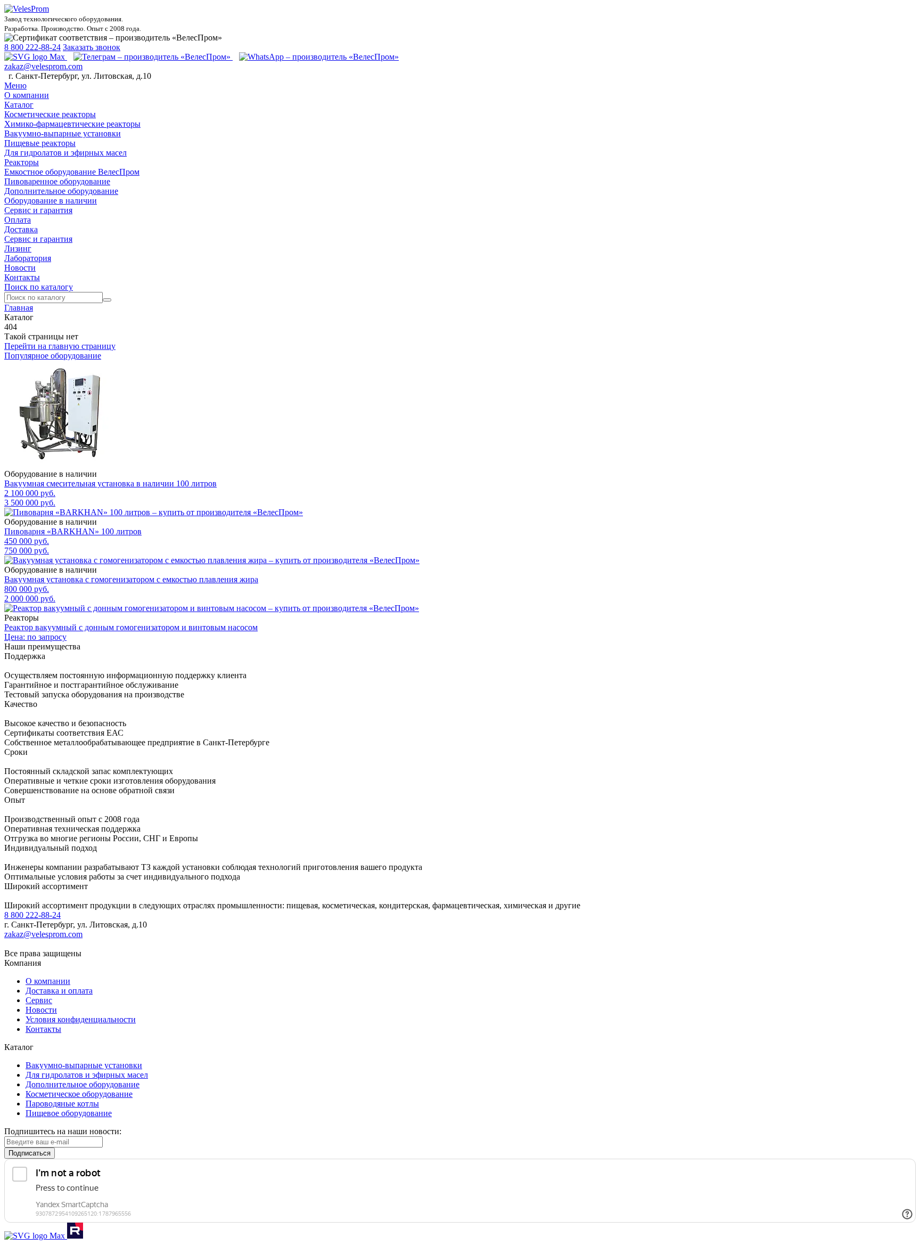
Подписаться (30, 1153)
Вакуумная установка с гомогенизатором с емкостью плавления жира (131, 579)
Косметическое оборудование (79, 1093)
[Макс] (35, 56)
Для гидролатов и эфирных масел (65, 152)
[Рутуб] (74, 1235)
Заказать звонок (91, 47)
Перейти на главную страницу (60, 346)
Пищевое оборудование (69, 1113)
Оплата (17, 219)
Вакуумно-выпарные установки (62, 133)
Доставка (21, 229)
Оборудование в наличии (50, 200)
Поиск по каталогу (38, 286)
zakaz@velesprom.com (43, 66)
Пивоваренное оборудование (57, 181)
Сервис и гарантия (38, 210)
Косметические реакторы (50, 114)
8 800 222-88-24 (32, 47)
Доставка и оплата (59, 990)
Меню (15, 85)
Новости (20, 267)
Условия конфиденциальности (81, 1019)
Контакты (22, 277)
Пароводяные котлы (62, 1103)
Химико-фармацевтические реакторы (72, 123)
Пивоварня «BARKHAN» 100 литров (73, 531)
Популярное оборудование (52, 355)
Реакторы (21, 162)
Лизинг (17, 248)
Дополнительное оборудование (61, 191)
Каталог (19, 104)
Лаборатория (27, 258)
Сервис (39, 1000)
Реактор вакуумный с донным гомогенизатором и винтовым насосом (131, 627)
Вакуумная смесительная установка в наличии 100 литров (110, 483)
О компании (26, 95)
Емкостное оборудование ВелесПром (71, 171)
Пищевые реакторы (40, 143)
